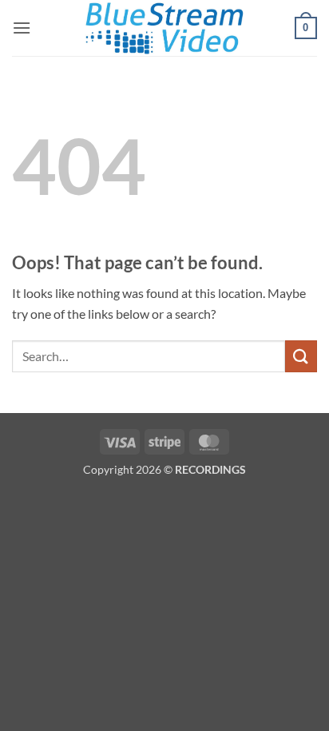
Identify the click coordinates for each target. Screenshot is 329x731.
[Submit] (301, 355)
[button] (21, 27)
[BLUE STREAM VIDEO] (164, 28)
